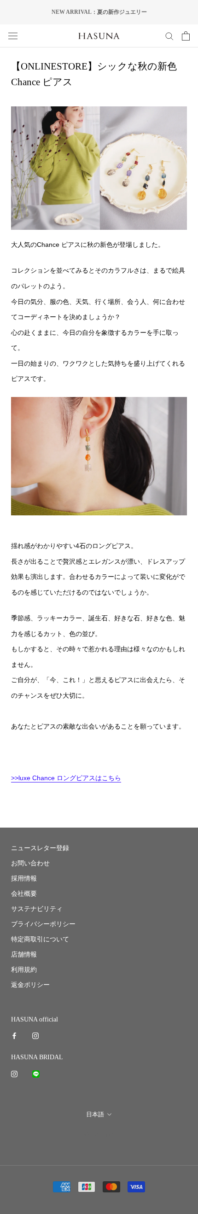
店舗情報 (24, 954)
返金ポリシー (30, 984)
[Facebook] (14, 1035)
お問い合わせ (30, 863)
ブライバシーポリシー (43, 924)
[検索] (169, 36)
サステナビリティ (37, 908)
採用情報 (24, 878)
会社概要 (24, 893)
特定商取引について (40, 939)
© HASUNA (99, 1134)
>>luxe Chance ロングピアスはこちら (66, 778)
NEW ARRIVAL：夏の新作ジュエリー (99, 12)
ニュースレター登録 (40, 848)
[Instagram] (35, 1035)
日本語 (95, 1114)
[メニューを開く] (12, 35)
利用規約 (24, 969)
